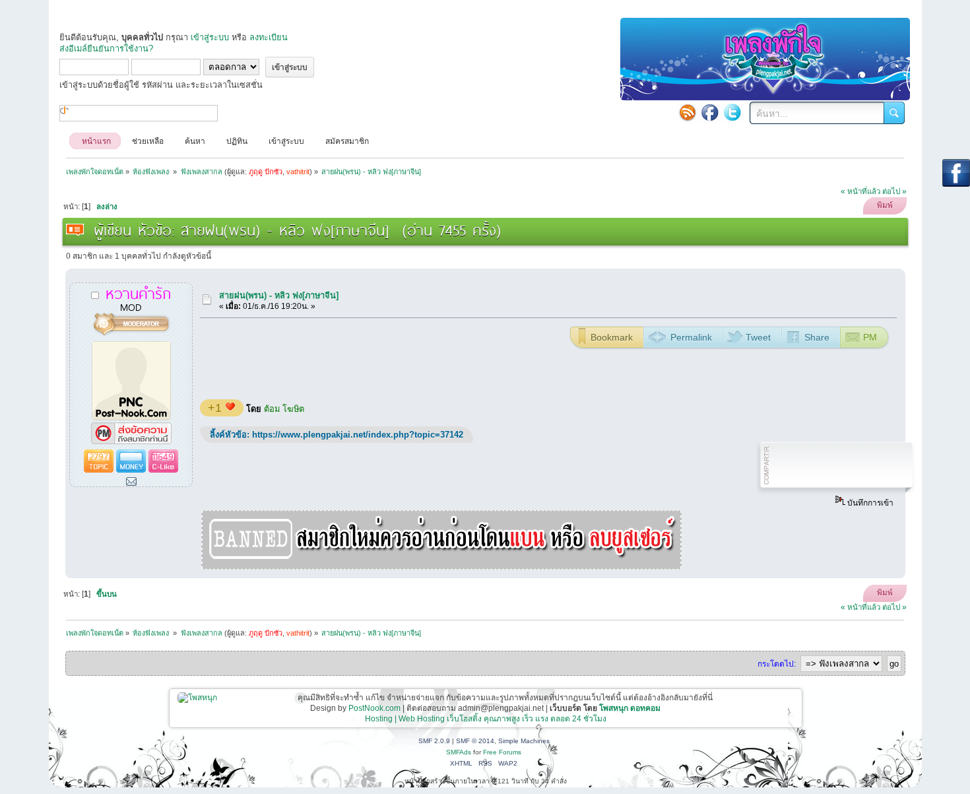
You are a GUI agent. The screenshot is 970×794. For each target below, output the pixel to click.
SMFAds (458, 752)
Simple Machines (524, 740)
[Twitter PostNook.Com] (732, 112)
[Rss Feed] (687, 112)
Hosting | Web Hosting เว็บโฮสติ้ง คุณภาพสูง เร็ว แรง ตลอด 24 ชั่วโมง (485, 718)
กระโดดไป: (777, 664)
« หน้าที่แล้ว (860, 191)
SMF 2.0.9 (434, 740)
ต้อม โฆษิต (284, 409)
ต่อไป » (894, 191)
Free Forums (502, 752)
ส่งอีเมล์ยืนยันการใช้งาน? (106, 48)
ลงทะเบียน (268, 37)
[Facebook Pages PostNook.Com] (710, 112)
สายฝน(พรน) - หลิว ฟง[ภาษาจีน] (279, 295)
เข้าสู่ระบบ (210, 37)
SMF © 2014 (475, 740)
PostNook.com (374, 708)
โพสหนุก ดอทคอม (630, 708)
